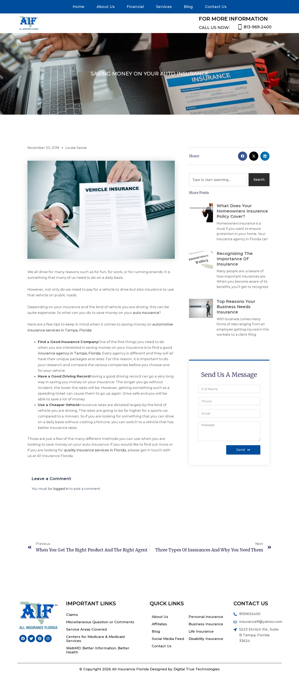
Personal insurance (206, 617)
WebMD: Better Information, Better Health (97, 650)
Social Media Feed (168, 639)
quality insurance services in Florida (95, 450)
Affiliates (159, 624)
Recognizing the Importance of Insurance (235, 259)
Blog (188, 6)
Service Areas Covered (86, 629)
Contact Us (215, 6)
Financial (135, 6)
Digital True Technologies (197, 669)
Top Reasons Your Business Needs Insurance (236, 306)
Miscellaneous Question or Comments (100, 622)
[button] (242, 156)
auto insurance (146, 313)
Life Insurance (201, 631)
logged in (61, 489)
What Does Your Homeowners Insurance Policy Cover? (242, 211)
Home (78, 6)
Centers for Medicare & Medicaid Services (95, 639)
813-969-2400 (258, 26)
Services (164, 6)
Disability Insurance (206, 639)
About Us (106, 6)
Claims (72, 615)
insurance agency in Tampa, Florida (69, 353)
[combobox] (218, 179)
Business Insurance (206, 624)
